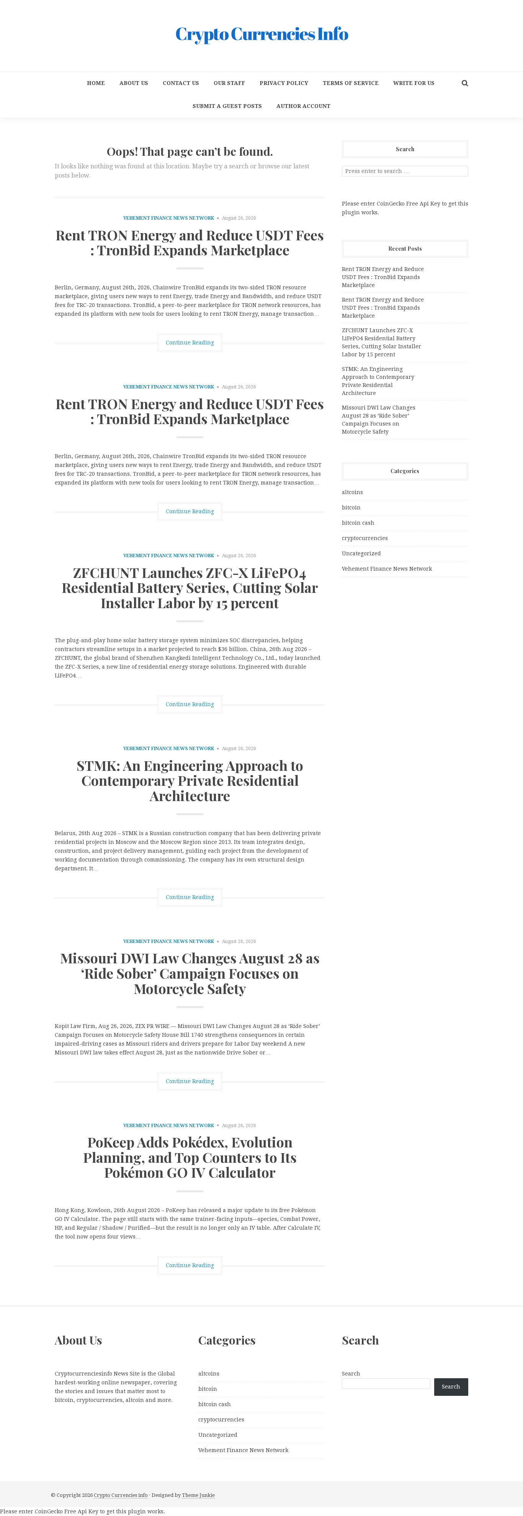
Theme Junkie (198, 1495)
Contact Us (181, 83)
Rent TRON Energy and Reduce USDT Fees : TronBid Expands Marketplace (190, 242)
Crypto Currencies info (121, 1495)
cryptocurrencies (365, 538)
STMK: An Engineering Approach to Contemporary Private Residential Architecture (190, 780)
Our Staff (229, 83)
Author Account (303, 106)
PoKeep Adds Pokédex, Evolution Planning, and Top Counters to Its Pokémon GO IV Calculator (190, 1157)
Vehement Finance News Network (168, 218)
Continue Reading (190, 342)
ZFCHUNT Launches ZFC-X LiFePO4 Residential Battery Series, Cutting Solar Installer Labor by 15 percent (190, 587)
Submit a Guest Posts (227, 106)
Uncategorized (361, 553)
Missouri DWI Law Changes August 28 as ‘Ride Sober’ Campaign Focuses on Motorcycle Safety (190, 972)
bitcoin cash (358, 523)
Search (351, 1374)
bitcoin (351, 507)
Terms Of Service (351, 83)
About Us (133, 83)
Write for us (414, 83)
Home (96, 83)
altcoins (352, 492)
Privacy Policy (284, 83)
